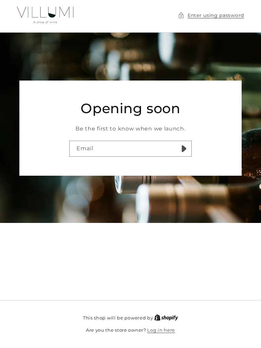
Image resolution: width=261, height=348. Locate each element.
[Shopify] (166, 317)
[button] (211, 15)
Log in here (161, 330)
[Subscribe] (183, 148)
